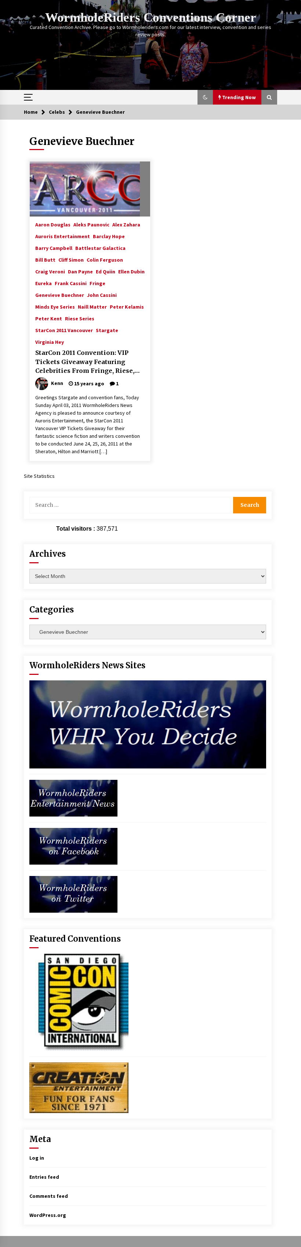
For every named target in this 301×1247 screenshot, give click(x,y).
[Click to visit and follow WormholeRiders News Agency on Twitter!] (73, 893)
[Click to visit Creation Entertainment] (78, 1087)
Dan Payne (80, 271)
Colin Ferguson (105, 259)
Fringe (97, 283)
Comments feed (48, 1196)
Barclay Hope (109, 236)
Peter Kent (48, 318)
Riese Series (79, 318)
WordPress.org (47, 1215)
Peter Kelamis (127, 306)
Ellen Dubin (131, 271)
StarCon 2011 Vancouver (64, 330)
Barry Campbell (53, 248)
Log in (36, 1158)
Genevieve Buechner (59, 295)
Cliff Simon (71, 259)
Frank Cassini (71, 283)
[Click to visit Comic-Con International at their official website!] (78, 1002)
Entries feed (44, 1177)
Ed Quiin (105, 271)
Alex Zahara (126, 224)
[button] (205, 97)
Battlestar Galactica (100, 248)
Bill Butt (45, 259)
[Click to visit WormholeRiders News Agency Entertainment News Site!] (73, 797)
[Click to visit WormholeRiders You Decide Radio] (147, 723)
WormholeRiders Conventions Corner (150, 17)
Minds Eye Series (55, 306)
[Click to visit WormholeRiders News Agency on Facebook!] (73, 845)
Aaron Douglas (52, 224)
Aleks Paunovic (91, 224)
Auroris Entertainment (62, 236)
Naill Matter (92, 306)
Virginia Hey (49, 342)
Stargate (107, 330)
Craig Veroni (50, 271)
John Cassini (102, 295)
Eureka (43, 283)
